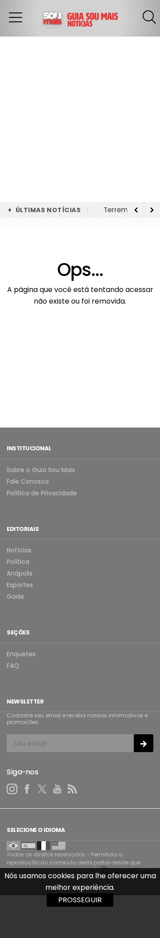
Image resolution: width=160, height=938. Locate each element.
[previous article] (152, 210)
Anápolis (19, 573)
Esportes (20, 585)
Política (18, 562)
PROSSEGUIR (80, 900)
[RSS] (72, 789)
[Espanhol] (28, 845)
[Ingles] (58, 845)
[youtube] (57, 789)
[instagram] (12, 789)
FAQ (13, 666)
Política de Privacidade (42, 493)
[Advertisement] (80, 117)
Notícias (19, 550)
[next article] (136, 210)
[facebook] (27, 789)
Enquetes (21, 654)
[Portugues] (13, 845)
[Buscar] (150, 17)
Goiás (15, 597)
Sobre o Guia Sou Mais (41, 470)
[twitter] (42, 789)
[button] (15, 17)
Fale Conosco (28, 481)
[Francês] (43, 845)
